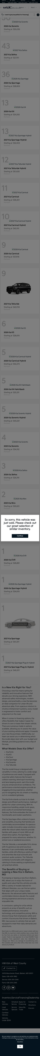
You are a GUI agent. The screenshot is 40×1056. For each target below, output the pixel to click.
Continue (20, 536)
